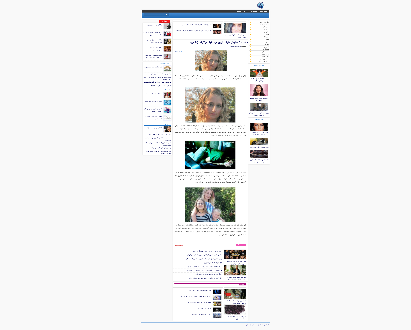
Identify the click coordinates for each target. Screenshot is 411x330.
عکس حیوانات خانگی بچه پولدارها (259, 147)
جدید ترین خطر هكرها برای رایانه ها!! (200, 290)
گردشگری (266, 49)
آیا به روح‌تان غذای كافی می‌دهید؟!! (161, 148)
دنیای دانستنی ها (264, 61)
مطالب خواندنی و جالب (235, 46)
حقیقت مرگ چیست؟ (204, 308)
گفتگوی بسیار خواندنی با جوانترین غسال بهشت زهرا (195, 296)
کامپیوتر (266, 47)
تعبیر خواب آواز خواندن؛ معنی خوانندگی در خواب (207, 251)
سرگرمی (266, 32)
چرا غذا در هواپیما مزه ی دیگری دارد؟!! (199, 302)
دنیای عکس (265, 29)
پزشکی (267, 39)
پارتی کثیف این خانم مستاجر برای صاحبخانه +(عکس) (259, 114)
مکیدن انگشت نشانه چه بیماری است (153, 67)
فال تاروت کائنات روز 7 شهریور (213, 263)
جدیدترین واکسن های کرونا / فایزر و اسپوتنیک (157, 82)
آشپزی (267, 44)
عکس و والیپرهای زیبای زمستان (201, 314)
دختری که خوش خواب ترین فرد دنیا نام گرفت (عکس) (219, 42)
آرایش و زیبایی (264, 24)
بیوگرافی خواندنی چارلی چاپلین (154, 25)
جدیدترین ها (254, 11)
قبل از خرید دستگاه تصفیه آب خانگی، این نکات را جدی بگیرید (203, 270)
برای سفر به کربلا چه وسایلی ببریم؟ (153, 94)
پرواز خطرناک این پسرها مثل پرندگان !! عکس (259, 80)
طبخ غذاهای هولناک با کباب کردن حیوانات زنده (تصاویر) (259, 161)
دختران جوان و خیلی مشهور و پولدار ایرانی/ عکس (196, 24)
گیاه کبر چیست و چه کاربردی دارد (161, 74)
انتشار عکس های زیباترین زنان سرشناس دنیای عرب (259, 133)
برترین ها (246, 11)
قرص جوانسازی (250, 325)
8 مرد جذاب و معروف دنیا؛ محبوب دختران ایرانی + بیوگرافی (236, 262)
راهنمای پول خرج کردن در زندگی (154, 128)
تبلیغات (239, 11)
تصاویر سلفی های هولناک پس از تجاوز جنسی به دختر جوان (193, 30)
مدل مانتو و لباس (264, 22)
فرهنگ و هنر (265, 56)
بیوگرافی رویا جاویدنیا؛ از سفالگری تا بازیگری (208, 274)
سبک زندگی (265, 52)
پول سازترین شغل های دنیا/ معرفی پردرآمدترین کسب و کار (204, 259)
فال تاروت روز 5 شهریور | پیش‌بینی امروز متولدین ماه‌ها (205, 278)
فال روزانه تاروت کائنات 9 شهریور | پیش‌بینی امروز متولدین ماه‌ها (236, 278)
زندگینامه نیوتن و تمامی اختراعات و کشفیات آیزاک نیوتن (205, 266)
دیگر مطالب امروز (178, 245)
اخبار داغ (266, 37)
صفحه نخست (263, 11)
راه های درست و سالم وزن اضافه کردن (160, 85)
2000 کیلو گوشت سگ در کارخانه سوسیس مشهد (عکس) (236, 302)
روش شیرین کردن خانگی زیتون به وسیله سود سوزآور (236, 317)
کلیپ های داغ (265, 27)
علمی (267, 42)
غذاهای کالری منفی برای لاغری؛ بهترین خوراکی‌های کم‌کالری (204, 255)
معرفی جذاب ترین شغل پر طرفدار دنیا (160, 134)
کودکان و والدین (264, 59)
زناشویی (266, 34)
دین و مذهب (265, 54)
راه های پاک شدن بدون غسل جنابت (153, 101)
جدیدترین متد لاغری (264, 325)
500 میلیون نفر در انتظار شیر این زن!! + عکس (259, 99)
